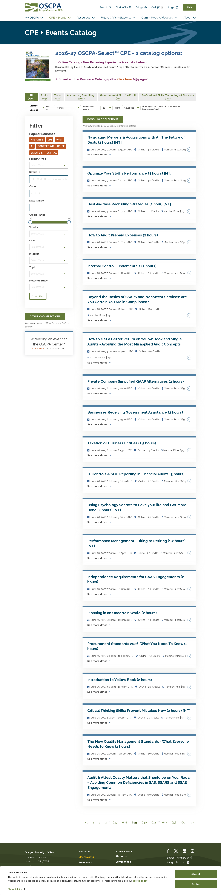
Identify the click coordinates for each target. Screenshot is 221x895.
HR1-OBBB (37, 139)
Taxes (57, 97)
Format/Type (37, 159)
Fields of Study (38, 281)
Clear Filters (38, 296)
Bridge (140, 7)
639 (134, 822)
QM (50, 139)
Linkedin (184, 851)
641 (154, 822)
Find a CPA (122, 7)
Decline (196, 884)
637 (115, 822)
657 (164, 822)
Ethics (45, 97)
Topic (32, 267)
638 (124, 822)
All (31, 97)
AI (32, 146)
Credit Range (37, 215)
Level (32, 240)
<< (86, 822)
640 (144, 822)
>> (192, 822)
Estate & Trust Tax (44, 152)
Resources (83, 17)
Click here (38, 348)
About (187, 17)
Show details (14, 889)
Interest (34, 254)
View (117, 108)
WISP (59, 139)
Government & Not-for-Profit (118, 97)
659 (183, 822)
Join (189, 7)
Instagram (192, 851)
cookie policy (140, 880)
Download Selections (102, 119)
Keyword (34, 172)
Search (103, 7)
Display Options (34, 108)
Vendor (33, 227)
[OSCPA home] (44, 7)
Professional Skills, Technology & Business (167, 97)
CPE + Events (57, 17)
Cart (157, 7)
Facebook (168, 851)
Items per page (88, 107)
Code (32, 186)
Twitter (176, 851)
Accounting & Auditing (81, 97)
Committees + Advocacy (157, 17)
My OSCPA (32, 17)
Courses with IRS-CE (51, 146)
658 (174, 822)
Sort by (48, 107)
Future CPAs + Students (116, 17)
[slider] (30, 222)
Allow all (195, 874)
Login (171, 7)
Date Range (36, 201)
